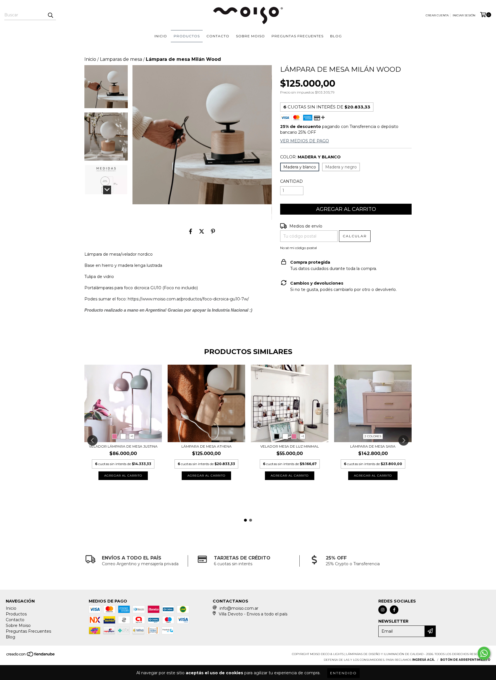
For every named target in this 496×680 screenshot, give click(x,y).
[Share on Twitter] (201, 231)
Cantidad (291, 181)
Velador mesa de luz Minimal (289, 446)
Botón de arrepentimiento (465, 660)
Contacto (217, 36)
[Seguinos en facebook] (394, 609)
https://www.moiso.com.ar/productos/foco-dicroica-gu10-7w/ (188, 299)
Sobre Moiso (250, 36)
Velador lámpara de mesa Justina (123, 446)
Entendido (343, 673)
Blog (336, 36)
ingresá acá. (423, 660)
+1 (132, 436)
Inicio (160, 36)
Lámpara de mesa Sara (373, 446)
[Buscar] (50, 15)
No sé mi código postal (298, 248)
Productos (187, 36)
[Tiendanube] (31, 656)
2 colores (373, 436)
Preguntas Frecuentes (297, 36)
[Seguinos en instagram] (382, 609)
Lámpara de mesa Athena (206, 446)
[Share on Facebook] (190, 231)
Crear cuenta (437, 15)
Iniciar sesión (464, 15)
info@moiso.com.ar (239, 608)
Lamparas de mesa (121, 59)
